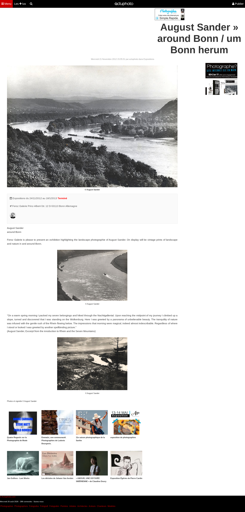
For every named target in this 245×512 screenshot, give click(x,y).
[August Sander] (13, 217)
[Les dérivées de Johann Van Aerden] (57, 463)
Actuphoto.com (8, 497)
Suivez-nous (39, 502)
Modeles (111, 506)
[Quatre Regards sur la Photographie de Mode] (23, 422)
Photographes (6, 506)
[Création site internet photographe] (169, 19)
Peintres (64, 506)
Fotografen (54, 506)
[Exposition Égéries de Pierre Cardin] (126, 463)
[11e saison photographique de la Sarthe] (92, 422)
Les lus (20, 3)
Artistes (72, 506)
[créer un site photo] (221, 94)
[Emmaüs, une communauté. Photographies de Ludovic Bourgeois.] (57, 422)
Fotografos (34, 506)
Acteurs (92, 506)
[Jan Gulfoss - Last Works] (23, 463)
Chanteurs (101, 506)
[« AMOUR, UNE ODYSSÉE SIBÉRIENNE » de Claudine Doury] (92, 463)
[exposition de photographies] (126, 422)
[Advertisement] (107, 26)
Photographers (21, 506)
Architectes (82, 506)
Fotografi (44, 506)
